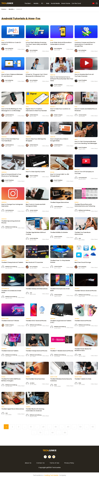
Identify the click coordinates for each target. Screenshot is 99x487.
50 (80, 427)
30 (56, 427)
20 (43, 427)
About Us (28, 463)
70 (40, 432)
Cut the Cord (76, 3)
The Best (28, 3)
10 (31, 427)
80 (53, 432)
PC (42, 3)
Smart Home (65, 3)
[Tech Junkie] (7, 3)
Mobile (36, 3)
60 (93, 427)
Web (47, 3)
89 (65, 432)
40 (68, 427)
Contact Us (40, 463)
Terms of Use (54, 463)
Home (3, 9)
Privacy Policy (69, 463)
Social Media (55, 3)
